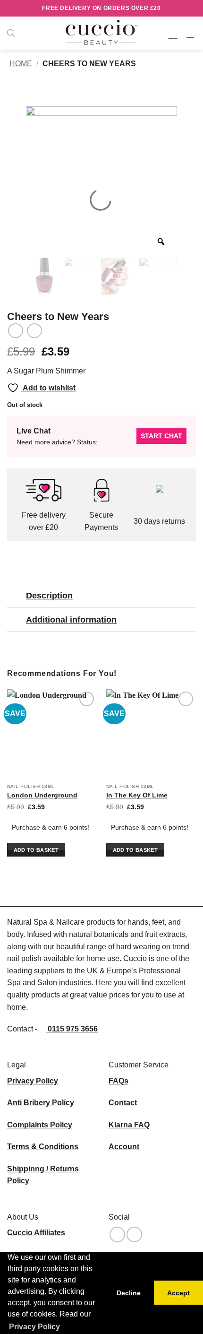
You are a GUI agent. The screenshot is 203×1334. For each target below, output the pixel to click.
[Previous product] (34, 330)
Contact (123, 1103)
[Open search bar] (11, 33)
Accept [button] (178, 1293)
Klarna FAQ (129, 1125)
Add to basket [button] (36, 850)
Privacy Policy (32, 1081)
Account (124, 1147)
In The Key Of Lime (137, 795)
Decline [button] (129, 1293)
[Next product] (15, 330)
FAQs (118, 1081)
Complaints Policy (39, 1125)
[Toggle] (16, 597)
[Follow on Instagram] (117, 1234)
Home (20, 64)
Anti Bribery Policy (40, 1103)
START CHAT (161, 436)
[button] (174, 32)
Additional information (71, 619)
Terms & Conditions (42, 1147)
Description (49, 595)
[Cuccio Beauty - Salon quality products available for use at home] (101, 33)
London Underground (42, 795)
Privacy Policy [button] (34, 1327)
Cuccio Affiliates (36, 1233)
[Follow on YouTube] (134, 1234)
